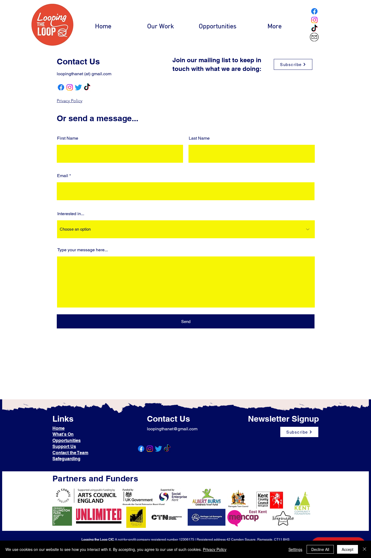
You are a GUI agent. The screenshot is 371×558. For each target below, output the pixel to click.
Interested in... (70, 214)
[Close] (364, 549)
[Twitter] (78, 87)
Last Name (199, 138)
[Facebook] (314, 11)
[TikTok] (314, 28)
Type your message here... (82, 250)
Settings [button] (295, 549)
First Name (67, 138)
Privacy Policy (215, 549)
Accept (347, 549)
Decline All (320, 549)
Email (62, 176)
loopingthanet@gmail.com (172, 428)
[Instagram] (314, 20)
